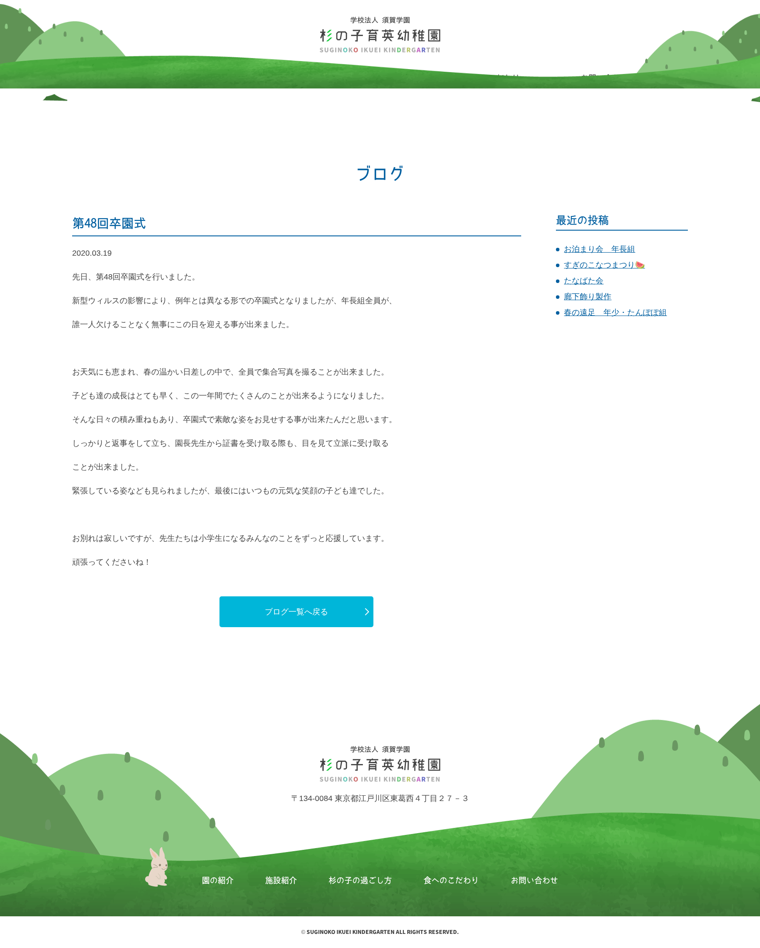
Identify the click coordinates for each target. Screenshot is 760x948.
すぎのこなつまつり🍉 (604, 265)
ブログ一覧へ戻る (296, 611)
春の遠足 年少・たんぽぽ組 (615, 312)
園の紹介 (218, 880)
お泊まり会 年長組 (599, 249)
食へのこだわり (451, 880)
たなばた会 (583, 280)
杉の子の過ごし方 (360, 880)
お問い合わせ (534, 880)
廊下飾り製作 (587, 296)
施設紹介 (281, 880)
